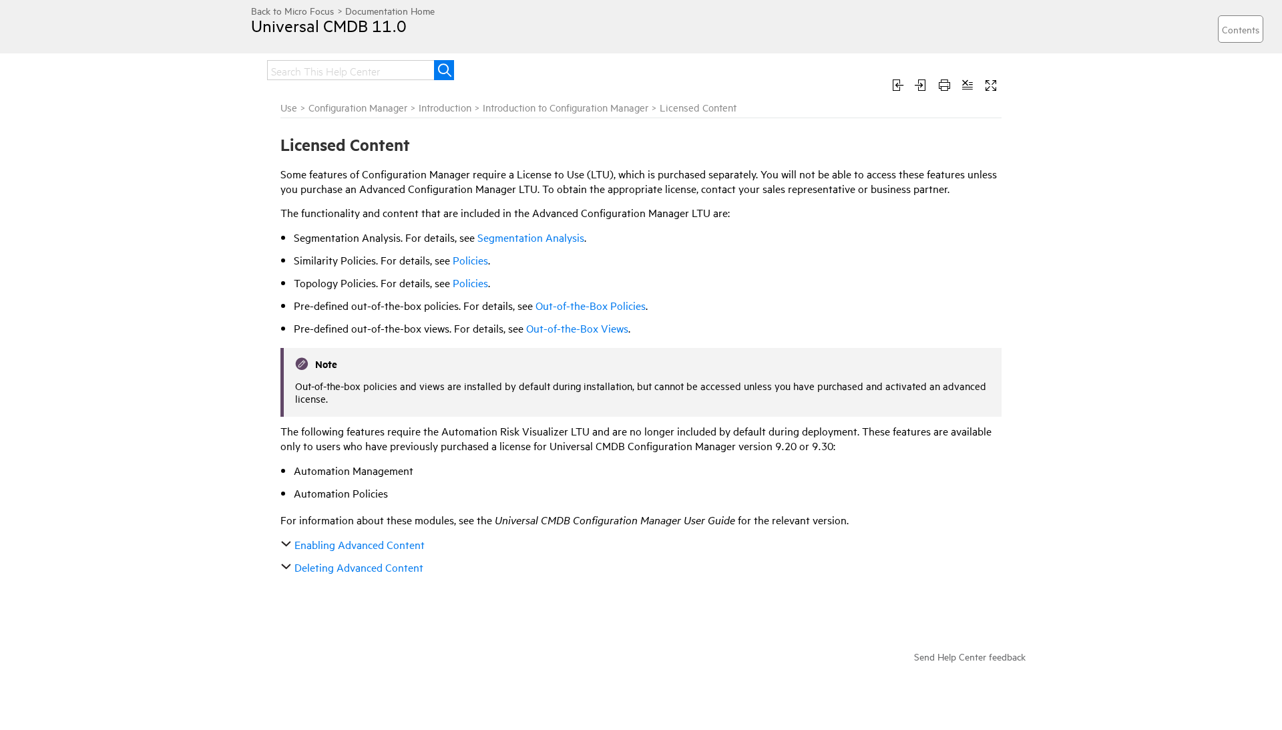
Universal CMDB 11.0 (329, 25)
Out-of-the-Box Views (577, 328)
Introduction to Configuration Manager (565, 107)
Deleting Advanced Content (358, 567)
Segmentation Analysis (530, 237)
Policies (470, 259)
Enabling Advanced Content (359, 544)
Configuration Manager (357, 107)
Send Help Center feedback (970, 656)
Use (288, 107)
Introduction (445, 107)
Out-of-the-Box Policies (591, 305)
